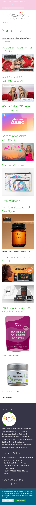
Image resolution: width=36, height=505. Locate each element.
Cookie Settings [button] (8, 500)
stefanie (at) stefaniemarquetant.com (16, 484)
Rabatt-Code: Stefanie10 (10, 355)
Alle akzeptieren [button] (20, 500)
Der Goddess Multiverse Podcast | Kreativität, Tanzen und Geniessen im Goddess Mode (16, 465)
